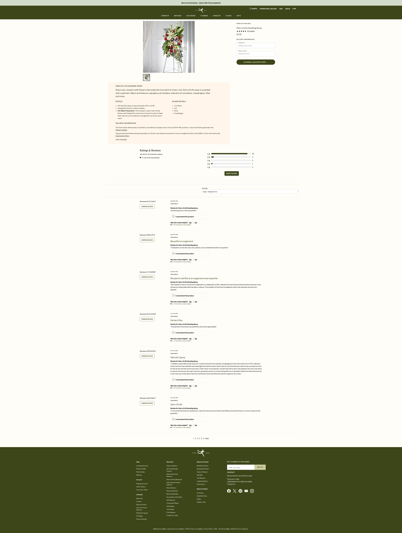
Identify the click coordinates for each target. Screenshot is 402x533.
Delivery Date (242, 51)
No (196, 223)
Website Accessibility (159, 529)
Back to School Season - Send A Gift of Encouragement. (201, 3)
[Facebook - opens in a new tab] (229, 491)
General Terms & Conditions (175, 529)
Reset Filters (231, 173)
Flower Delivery (172, 466)
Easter (199, 499)
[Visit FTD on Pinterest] (241, 491)
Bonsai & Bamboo (172, 494)
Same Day (217, 16)
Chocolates (170, 509)
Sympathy (165, 16)
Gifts (239, 16)
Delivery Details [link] (121, 130)
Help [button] (281, 9)
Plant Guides (140, 472)
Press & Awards (141, 519)
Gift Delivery (171, 500)
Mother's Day (201, 502)
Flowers (204, 16)
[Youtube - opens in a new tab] (247, 491)
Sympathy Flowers (203, 469)
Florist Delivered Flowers (172, 470)
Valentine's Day (202, 496)
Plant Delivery (171, 488)
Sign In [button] (287, 9)
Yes (190, 223)
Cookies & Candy (172, 515)
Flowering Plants (172, 491)
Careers (139, 501)
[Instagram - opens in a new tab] (252, 491)
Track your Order (142, 490)
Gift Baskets (171, 506)
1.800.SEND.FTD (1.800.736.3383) (239, 481)
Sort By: (205, 188)
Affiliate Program (142, 513)
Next (207, 438)
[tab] (169, 47)
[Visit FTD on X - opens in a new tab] (235, 491)
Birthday (177, 16)
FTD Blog (139, 516)
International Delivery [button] (268, 9)
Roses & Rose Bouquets (174, 479)
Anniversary (201, 484)
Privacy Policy (208, 529)
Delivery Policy (141, 504)
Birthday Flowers (202, 466)
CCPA (215, 529)
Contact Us (231, 484)
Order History (141, 487)
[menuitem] (165, 16)
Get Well (200, 475)
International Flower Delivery (173, 484)
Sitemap (139, 475)
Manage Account (142, 484)
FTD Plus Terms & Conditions (194, 529)
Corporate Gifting (172, 503)
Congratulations (202, 481)
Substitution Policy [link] (122, 136)
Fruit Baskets (171, 512)
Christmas (200, 493)
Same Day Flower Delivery (172, 475)
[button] (253, 9)
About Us (139, 498)
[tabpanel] (169, 47)
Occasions (190, 16)
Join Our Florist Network (141, 509)
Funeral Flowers (202, 472)
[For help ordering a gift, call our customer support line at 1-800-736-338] (201, 10)
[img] (169, 47)
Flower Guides (141, 469)
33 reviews (251, 31)
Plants (229, 16)
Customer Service (142, 466)
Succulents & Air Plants (174, 497)
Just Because (201, 478)
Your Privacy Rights (224, 529)
